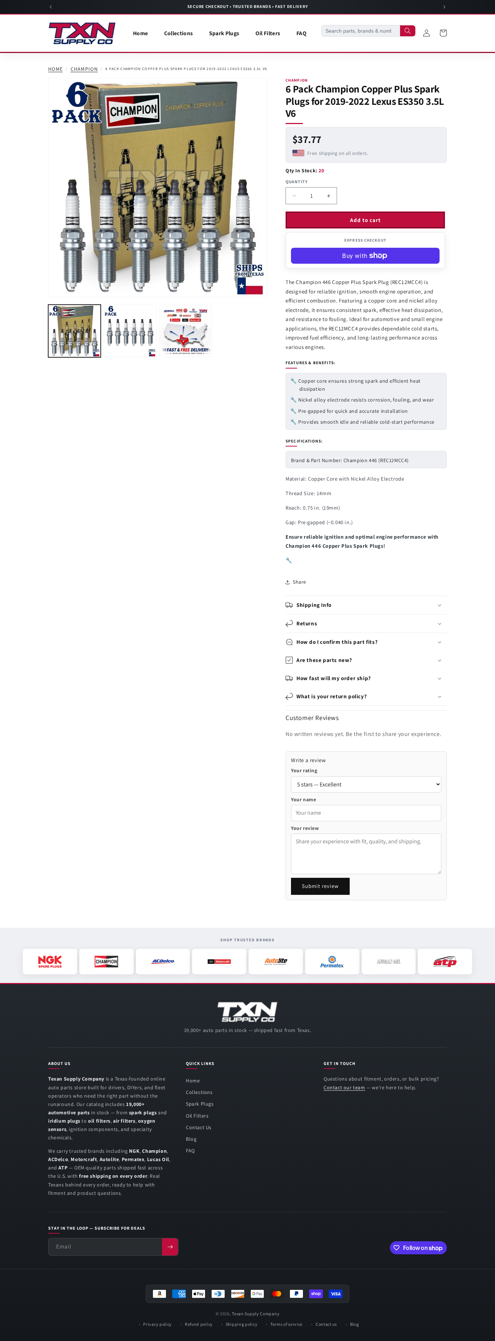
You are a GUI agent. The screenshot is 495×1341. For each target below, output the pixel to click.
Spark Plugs (200, 1104)
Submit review (320, 886)
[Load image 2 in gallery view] (130, 331)
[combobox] (361, 30)
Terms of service (286, 1324)
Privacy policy (157, 1324)
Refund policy (199, 1324)
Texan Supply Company (255, 1313)
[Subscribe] (170, 1246)
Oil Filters (197, 1115)
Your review (305, 828)
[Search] (407, 30)
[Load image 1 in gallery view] (74, 331)
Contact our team (344, 1087)
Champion (84, 69)
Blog (191, 1139)
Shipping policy (242, 1324)
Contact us (326, 1324)
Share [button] (299, 582)
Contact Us (199, 1127)
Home (55, 69)
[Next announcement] (444, 7)
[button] (366, 605)
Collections (199, 1092)
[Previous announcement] (51, 7)
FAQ (190, 1150)
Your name (303, 799)
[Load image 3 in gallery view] (185, 331)
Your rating (304, 770)
